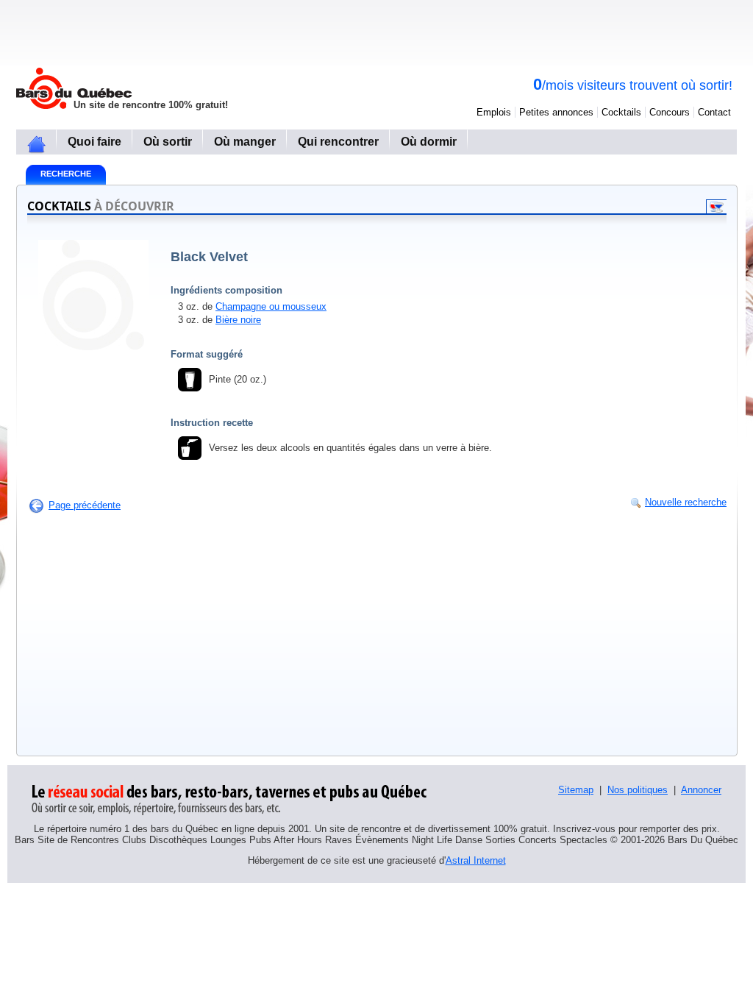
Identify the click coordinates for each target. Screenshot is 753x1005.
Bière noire (238, 319)
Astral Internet (476, 860)
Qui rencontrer (338, 141)
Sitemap (575, 789)
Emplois (494, 112)
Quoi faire (94, 141)
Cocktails (621, 112)
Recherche (65, 173)
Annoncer (701, 789)
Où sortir (167, 141)
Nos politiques (637, 789)
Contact (714, 112)
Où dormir (429, 141)
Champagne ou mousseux (270, 306)
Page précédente (85, 505)
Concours (669, 112)
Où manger (245, 141)
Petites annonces (556, 112)
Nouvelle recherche (686, 502)
